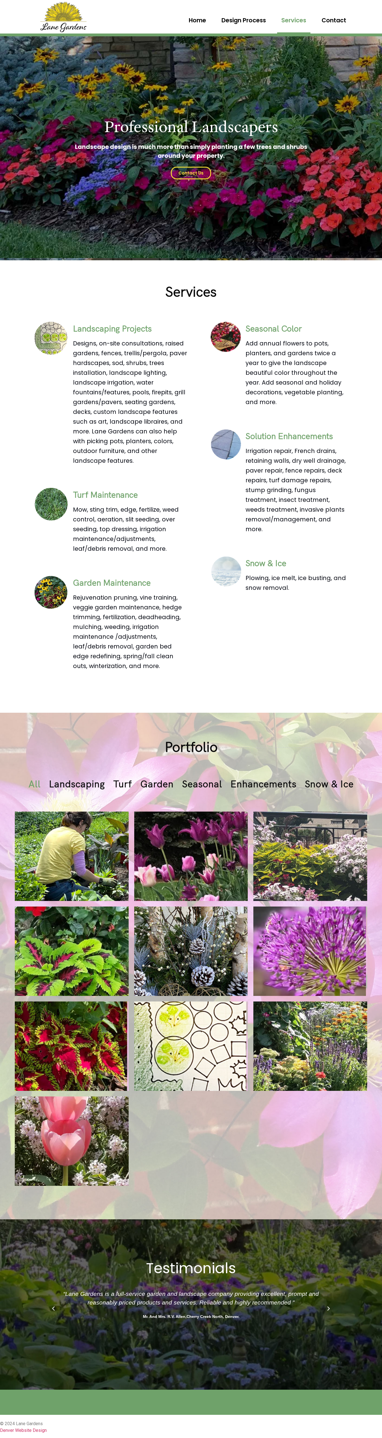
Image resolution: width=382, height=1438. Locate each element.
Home (197, 20)
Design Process (243, 20)
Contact (334, 20)
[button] (188, 1341)
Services (293, 20)
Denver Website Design (23, 1430)
